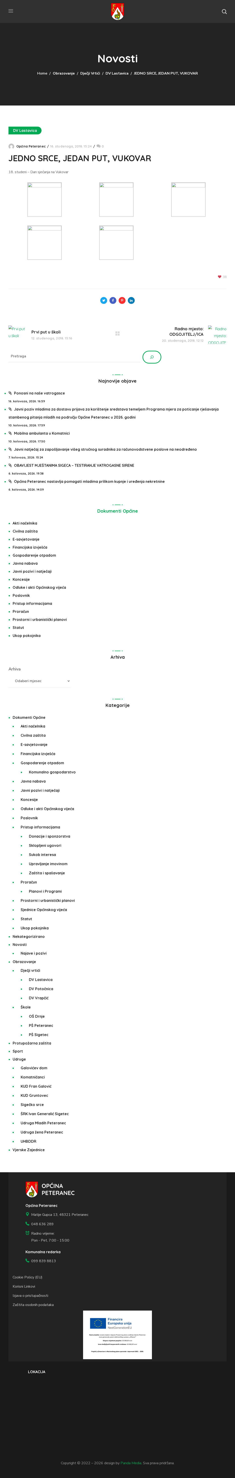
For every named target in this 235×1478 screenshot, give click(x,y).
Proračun (21, 611)
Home (42, 73)
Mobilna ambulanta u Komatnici (42, 433)
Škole (26, 1007)
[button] (224, 11)
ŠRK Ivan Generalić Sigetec (45, 1113)
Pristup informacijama (32, 603)
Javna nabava (25, 563)
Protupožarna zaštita (32, 1043)
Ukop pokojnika (27, 635)
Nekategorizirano (29, 936)
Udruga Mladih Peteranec (43, 1123)
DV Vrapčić (38, 998)
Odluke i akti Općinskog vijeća (39, 587)
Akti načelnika (25, 523)
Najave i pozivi (34, 953)
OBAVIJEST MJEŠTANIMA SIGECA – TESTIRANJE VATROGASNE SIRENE (74, 465)
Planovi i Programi (45, 891)
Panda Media (130, 1463)
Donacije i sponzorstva (49, 836)
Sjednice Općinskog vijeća (44, 909)
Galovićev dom (34, 1068)
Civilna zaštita (25, 531)
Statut (18, 627)
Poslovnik (21, 595)
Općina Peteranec (31, 146)
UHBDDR (28, 1141)
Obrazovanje (64, 73)
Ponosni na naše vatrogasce (39, 393)
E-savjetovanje (26, 539)
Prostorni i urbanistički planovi (40, 619)
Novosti (20, 944)
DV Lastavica (117, 73)
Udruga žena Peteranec (42, 1132)
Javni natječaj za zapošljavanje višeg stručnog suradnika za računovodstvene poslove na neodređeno (105, 449)
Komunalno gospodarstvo (52, 772)
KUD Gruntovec (34, 1095)
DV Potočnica (41, 988)
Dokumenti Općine (117, 511)
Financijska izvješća (30, 547)
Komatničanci (33, 1077)
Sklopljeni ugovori (45, 845)
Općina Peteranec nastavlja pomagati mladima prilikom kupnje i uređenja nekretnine (89, 481)
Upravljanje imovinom (48, 863)
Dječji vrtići (90, 73)
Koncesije (21, 579)
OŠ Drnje (37, 1016)
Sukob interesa (42, 854)
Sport (18, 1051)
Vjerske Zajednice (29, 1149)
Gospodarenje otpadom (34, 555)
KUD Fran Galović (36, 1086)
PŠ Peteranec (41, 1025)
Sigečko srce (32, 1104)
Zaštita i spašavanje (47, 873)
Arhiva (14, 669)
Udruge (19, 1059)
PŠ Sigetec (38, 1034)
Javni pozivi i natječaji (32, 571)
